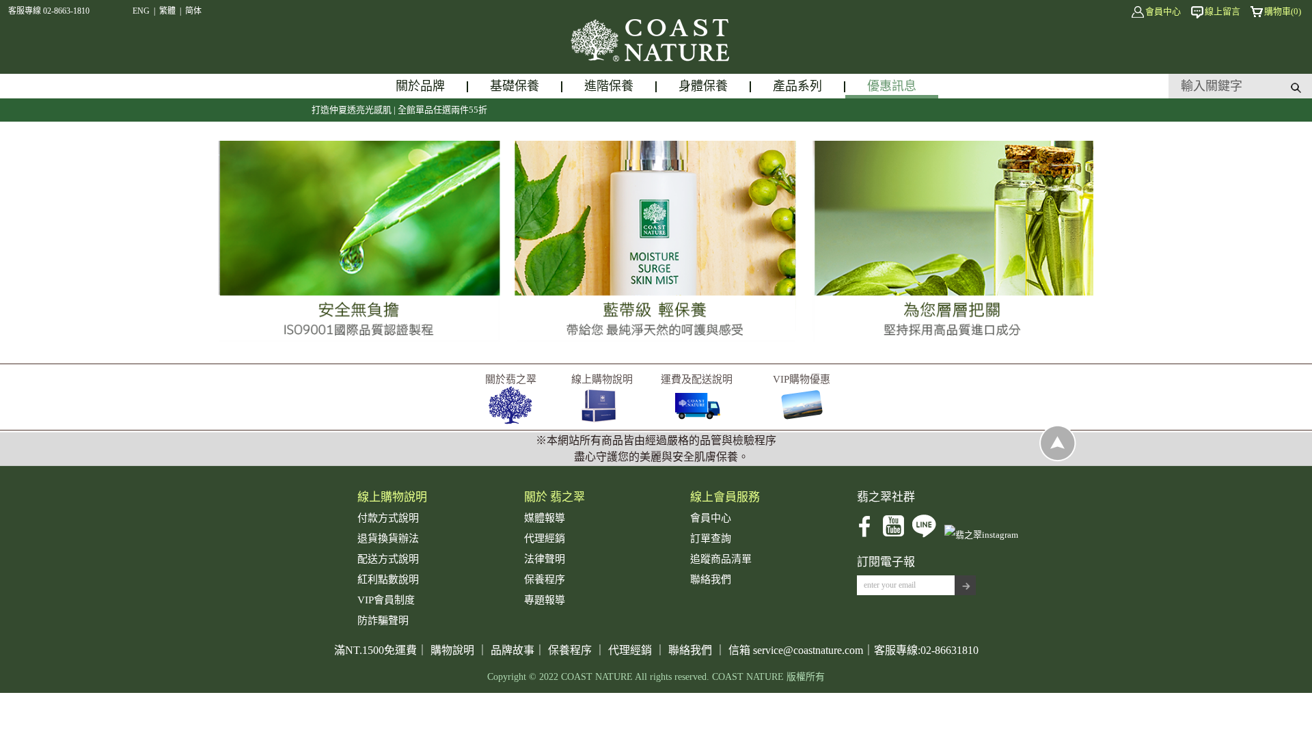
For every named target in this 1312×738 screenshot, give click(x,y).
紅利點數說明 (388, 579)
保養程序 (544, 579)
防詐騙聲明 (383, 620)
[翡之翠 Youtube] (893, 535)
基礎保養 (514, 86)
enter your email (890, 585)
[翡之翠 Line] (924, 535)
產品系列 (797, 86)
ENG (141, 11)
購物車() (1282, 11)
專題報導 (544, 599)
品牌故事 (512, 650)
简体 (193, 11)
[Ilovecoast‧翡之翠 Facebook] (865, 535)
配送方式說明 (388, 559)
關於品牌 (420, 86)
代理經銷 (544, 538)
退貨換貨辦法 (388, 538)
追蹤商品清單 (721, 559)
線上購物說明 (602, 379)
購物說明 (452, 650)
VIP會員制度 (386, 599)
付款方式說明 (388, 517)
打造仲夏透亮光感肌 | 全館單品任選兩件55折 (373, 110)
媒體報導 (544, 517)
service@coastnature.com (808, 650)
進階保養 (608, 86)
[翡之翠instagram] (981, 535)
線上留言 (1222, 11)
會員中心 (1163, 11)
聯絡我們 (710, 579)
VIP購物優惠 (801, 379)
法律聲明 (544, 559)
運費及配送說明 (697, 379)
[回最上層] (1057, 459)
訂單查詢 (710, 538)
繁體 (167, 11)
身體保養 (703, 86)
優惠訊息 (891, 86)
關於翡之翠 (510, 379)
